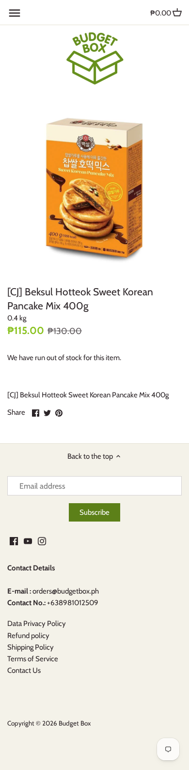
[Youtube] (28, 541)
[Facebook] (14, 541)
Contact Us (24, 670)
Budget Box (75, 723)
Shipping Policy (30, 647)
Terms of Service (32, 658)
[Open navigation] (14, 13)
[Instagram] (42, 541)
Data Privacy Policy (36, 623)
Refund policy (28, 635)
